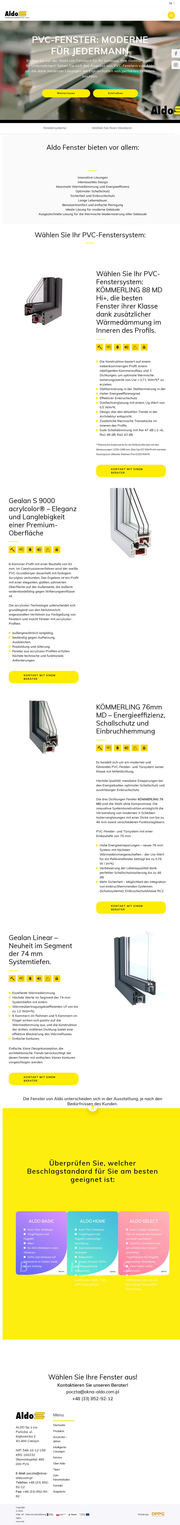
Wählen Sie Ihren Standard (111, 128)
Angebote (59, 1491)
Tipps (56, 1469)
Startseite (59, 1425)
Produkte (58, 1431)
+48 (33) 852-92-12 (92, 1398)
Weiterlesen (66, 93)
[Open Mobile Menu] (171, 15)
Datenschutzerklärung (35, 1514)
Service (57, 1457)
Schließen (115, 93)
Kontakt (58, 1485)
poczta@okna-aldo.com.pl (92, 1391)
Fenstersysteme (55, 128)
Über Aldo (59, 1463)
